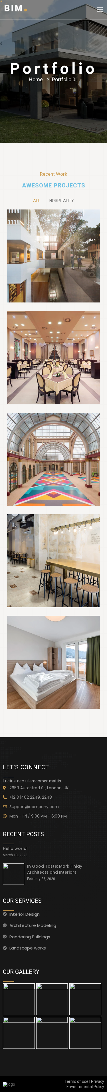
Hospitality (61, 200)
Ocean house (54, 334)
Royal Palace (53, 435)
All (36, 200)
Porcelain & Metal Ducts (54, 537)
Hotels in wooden (53, 638)
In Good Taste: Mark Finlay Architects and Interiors (54, 869)
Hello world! (15, 848)
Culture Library (53, 232)
